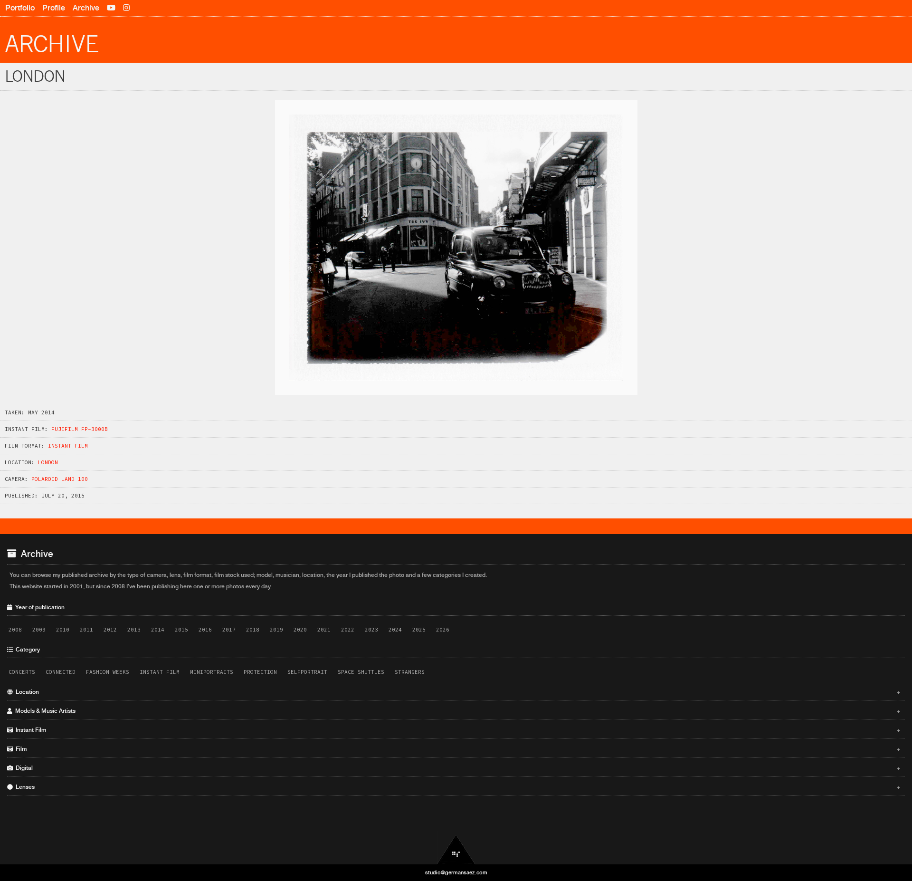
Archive (86, 7)
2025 (419, 629)
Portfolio (20, 7)
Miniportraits (211, 672)
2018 (252, 629)
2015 (181, 629)
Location (456, 692)
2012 (110, 629)
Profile (53, 7)
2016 (205, 629)
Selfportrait (307, 672)
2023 (371, 629)
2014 (157, 629)
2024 (395, 629)
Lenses (456, 787)
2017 (229, 629)
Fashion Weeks (107, 672)
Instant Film (68, 445)
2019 (276, 629)
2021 (324, 629)
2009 (39, 629)
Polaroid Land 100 (59, 479)
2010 (62, 629)
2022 (347, 629)
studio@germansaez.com (456, 872)
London (48, 462)
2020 (300, 629)
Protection (260, 672)
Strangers (410, 672)
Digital (456, 768)
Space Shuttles (361, 672)
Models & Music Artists (456, 711)
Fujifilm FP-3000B (79, 429)
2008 (15, 629)
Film (456, 749)
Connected (61, 672)
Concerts (22, 672)
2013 (134, 629)
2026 (442, 629)
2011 (86, 629)
